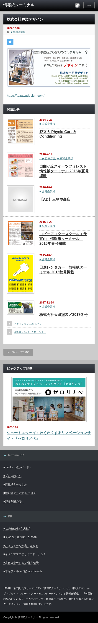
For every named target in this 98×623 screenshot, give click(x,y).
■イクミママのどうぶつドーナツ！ (24, 554)
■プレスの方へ (12, 475)
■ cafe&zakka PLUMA (16, 528)
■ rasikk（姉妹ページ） (17, 467)
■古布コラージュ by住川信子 (21, 562)
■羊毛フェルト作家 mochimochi (23, 571)
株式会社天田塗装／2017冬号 (63, 315)
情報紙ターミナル (28, 617)
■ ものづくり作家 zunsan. (20, 537)
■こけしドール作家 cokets (20, 545)
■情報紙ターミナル (15, 484)
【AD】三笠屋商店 (54, 199)
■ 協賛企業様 (18, 32)
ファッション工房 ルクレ (28, 323)
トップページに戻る (18, 352)
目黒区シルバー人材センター (30, 332)
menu (89, 5)
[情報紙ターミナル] (23, 5)
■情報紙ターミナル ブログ (19, 493)
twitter (77, 5)
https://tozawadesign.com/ (25, 95)
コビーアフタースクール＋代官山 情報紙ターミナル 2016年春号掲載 (63, 238)
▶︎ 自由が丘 (47, 158)
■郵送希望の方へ (13, 501)
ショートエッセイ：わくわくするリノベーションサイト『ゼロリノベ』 (49, 436)
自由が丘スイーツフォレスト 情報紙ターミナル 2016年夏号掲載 (64, 171)
